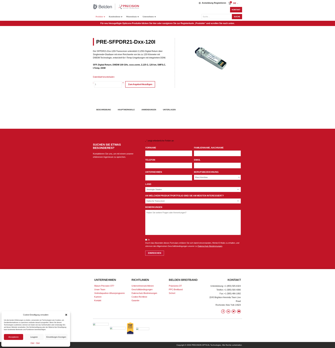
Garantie (135, 300)
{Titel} (32, 343)
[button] (66, 315)
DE (234, 3)
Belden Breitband (183, 279)
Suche (237, 17)
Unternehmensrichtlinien (143, 286)
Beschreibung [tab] (103, 110)
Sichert (172, 293)
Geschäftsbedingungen (142, 289)
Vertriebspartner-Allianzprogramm (109, 293)
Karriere (97, 297)
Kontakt (97, 300)
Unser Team (99, 289)
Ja (148, 239)
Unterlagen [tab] (169, 110)
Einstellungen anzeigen (56, 337)
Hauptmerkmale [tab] (126, 110)
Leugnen (34, 337)
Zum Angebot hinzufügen (140, 84)
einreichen (154, 253)
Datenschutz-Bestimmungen (210, 246)
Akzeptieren (13, 337)
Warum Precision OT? (104, 286)
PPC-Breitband (176, 289)
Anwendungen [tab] (148, 110)
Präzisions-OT (175, 286)
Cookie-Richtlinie (139, 297)
